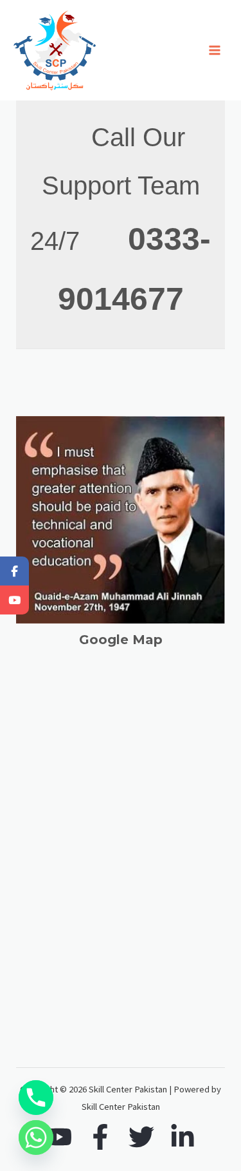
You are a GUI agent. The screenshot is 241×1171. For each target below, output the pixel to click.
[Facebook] (100, 1137)
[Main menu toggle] (214, 50)
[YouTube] (59, 1137)
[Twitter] (141, 1137)
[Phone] (36, 1097)
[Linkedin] (182, 1137)
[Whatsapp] (36, 1137)
